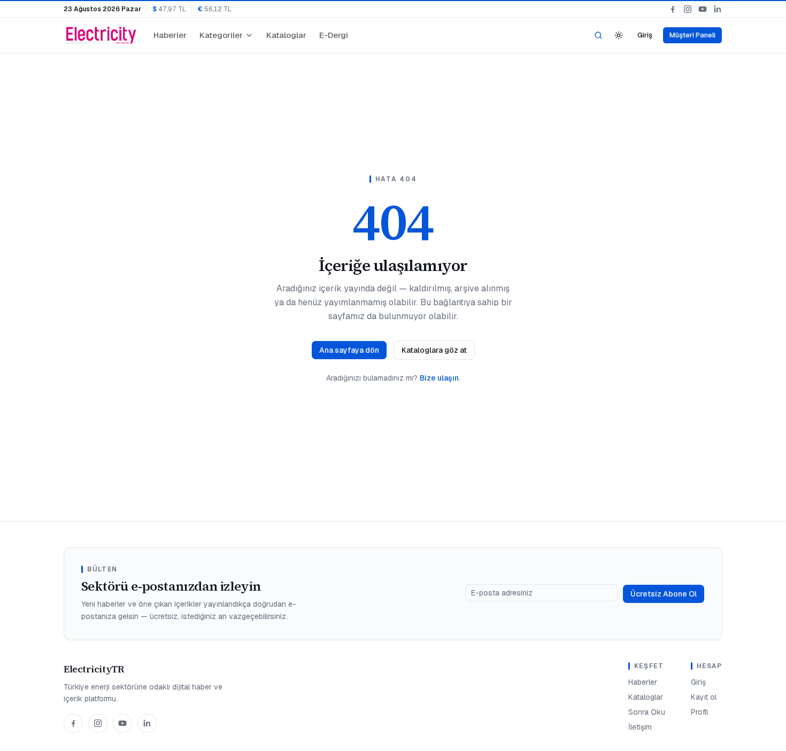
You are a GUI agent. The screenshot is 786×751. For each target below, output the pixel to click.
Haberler (170, 35)
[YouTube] (702, 9)
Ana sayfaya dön (349, 350)
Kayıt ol (703, 697)
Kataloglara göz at (434, 350)
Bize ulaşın (439, 378)
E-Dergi (333, 35)
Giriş (644, 35)
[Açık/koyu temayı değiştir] (618, 35)
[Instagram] (687, 9)
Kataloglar (286, 35)
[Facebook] (672, 9)
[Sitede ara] (598, 35)
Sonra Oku (646, 712)
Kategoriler (221, 35)
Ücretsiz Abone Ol (663, 594)
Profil (699, 712)
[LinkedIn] (717, 9)
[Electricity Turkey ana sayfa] (101, 35)
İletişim (640, 727)
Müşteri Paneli (692, 35)
